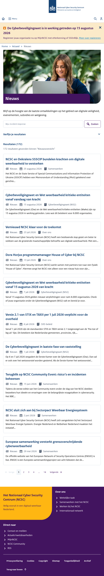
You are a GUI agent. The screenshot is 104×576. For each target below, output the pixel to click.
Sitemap (56, 561)
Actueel (16, 46)
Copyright (43, 561)
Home (5, 46)
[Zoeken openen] (95, 18)
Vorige (11, 472)
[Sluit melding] (100, 27)
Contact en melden (17, 530)
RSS (9, 548)
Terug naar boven (14, 569)
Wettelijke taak (67, 497)
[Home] (3, 18)
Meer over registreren (90, 37)
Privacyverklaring (14, 561)
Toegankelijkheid (72, 561)
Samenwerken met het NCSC (74, 502)
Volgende (54, 472)
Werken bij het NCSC (70, 506)
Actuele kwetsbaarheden (20, 535)
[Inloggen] (101, 18)
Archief (87, 561)
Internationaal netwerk (71, 510)
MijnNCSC (12, 539)
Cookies (30, 561)
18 (45, 472)
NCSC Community (16, 543)
